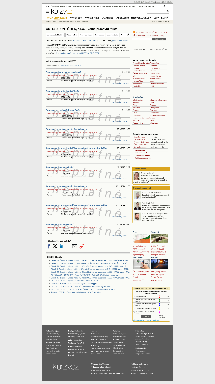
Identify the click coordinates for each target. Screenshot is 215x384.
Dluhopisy (94, 337)
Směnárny (71, 337)
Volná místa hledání (55, 35)
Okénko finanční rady (142, 188)
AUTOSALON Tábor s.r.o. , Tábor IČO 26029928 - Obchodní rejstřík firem (81, 286)
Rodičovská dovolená (142, 158)
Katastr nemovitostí (119, 337)
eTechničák (145, 339)
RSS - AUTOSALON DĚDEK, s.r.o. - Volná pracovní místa (158, 32)
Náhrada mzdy (117, 6)
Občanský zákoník (119, 345)
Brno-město (154, 63)
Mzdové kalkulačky (141, 18)
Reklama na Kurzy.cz (139, 364)
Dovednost (154, 113)
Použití (133, 373)
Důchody (71, 355)
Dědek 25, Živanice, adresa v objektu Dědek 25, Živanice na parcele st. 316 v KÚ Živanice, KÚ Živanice (90, 260)
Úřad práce (99, 35)
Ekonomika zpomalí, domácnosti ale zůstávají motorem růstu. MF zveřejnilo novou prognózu (156, 207)
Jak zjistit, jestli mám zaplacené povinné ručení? (155, 196)
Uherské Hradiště (157, 84)
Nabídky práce (139, 137)
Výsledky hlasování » (139, 320)
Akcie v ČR (155, 232)
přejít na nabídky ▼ (120, 41)
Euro (78, 337)
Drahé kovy (95, 346)
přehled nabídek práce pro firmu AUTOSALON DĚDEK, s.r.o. (80, 53)
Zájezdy (147, 2)
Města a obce (117, 334)
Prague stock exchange (143, 354)
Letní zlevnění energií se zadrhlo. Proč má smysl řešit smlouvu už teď (154, 218)
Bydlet (165, 2)
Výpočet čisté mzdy (141, 142)
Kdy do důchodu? (130, 6)
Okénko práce (139, 169)
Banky (70, 331)
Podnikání (116, 331)
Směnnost (137, 115)
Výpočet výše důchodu (145, 6)
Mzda (78, 343)
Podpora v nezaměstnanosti (77, 352)
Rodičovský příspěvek (53, 345)
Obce (152, 102)
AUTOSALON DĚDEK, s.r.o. (85, 41)
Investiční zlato (100, 349)
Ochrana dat (96, 364)
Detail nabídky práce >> (120, 83)
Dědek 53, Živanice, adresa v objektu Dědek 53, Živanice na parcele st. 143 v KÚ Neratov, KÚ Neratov (90, 266)
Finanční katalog (141, 342)
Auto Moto (154, 257)
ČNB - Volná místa (141, 144)
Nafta (107, 352)
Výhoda (136, 120)
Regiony (136, 102)
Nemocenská (139, 150)
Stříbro (108, 349)
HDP (101, 339)
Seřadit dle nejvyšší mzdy (70, 65)
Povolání (153, 110)
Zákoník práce (139, 139)
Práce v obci (71, 35)
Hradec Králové (139, 71)
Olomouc (153, 66)
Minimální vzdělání (157, 115)
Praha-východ (155, 76)
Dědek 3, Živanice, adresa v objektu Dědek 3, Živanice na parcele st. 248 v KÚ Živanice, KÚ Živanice (90, 269)
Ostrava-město (139, 66)
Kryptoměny (95, 342)
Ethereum (108, 342)
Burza (93, 334)
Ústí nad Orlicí (155, 68)
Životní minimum (51, 348)
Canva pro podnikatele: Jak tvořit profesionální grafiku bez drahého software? (150, 180)
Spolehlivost (148, 334)
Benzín (102, 352)
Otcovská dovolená (142, 155)
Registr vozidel (140, 337)
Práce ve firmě (86, 35)
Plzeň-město (155, 73)
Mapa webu (144, 345)
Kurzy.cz (48, 21)
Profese (153, 105)
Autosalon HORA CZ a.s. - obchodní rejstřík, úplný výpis (74, 283)
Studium (170, 2)
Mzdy (156, 18)
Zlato (92, 349)
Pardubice (137, 68)
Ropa (92, 352)
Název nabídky (139, 123)
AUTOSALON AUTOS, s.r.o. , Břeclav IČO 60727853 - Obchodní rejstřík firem (83, 289)
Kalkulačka (50, 331)
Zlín (134, 76)
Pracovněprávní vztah (141, 118)
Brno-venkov (138, 84)
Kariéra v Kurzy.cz (138, 367)
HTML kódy (148, 373)
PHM (97, 352)
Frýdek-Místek (155, 78)
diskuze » (150, 320)
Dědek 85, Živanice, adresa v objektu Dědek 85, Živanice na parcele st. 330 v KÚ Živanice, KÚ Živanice (90, 278)
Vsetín (152, 81)
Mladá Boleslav (139, 78)
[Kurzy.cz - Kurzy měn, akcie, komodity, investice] (61, 14)
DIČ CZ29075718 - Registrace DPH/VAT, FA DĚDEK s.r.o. (74, 281)
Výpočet (58, 331)
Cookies (105, 364)
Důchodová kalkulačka (53, 337)
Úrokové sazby (73, 334)
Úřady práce (138, 100)
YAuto (153, 2)
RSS (140, 373)
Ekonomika (94, 339)
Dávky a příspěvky (75, 346)
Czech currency (140, 351)
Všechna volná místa (158, 100)
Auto (137, 334)
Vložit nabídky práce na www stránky (149, 35)
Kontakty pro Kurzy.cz (140, 370)
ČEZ (97, 334)
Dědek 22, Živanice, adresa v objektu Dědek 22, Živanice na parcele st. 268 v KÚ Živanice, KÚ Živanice (90, 272)
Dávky (164, 18)
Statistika (136, 108)
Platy (82, 343)
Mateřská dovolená (142, 153)
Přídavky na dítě (51, 339)
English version (140, 348)
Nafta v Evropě (96, 354)
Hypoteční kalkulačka (53, 351)
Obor (135, 113)
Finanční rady (138, 257)
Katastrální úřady (119, 339)
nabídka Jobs (112, 35)
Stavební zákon (118, 351)
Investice (94, 331)
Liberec (153, 71)
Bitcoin (102, 342)
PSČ (124, 334)
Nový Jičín (137, 86)
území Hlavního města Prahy (144, 63)
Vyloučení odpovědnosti (100, 367)
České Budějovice (140, 73)
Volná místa (69, 21)
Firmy (135, 105)
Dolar (82, 337)
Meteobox (159, 2)
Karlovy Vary (138, 81)
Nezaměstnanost (140, 147)
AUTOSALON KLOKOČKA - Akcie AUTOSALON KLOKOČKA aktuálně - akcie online (85, 275)
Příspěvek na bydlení (53, 342)
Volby (137, 345)
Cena (142, 334)
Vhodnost (154, 123)
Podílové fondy (103, 337)
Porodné (81, 349)
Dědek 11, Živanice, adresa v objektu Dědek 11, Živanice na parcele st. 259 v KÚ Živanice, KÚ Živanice (90, 263)
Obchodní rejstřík (139, 2)
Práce (135, 232)
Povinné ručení (51, 354)
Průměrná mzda (66, 6)
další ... (153, 86)
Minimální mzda (78, 6)
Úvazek (153, 118)
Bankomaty (79, 331)
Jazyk (152, 120)
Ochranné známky (119, 342)
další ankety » (157, 320)
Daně (115, 354)
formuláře (121, 354)
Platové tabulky (90, 6)
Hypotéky (82, 334)
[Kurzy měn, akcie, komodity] (66, 368)
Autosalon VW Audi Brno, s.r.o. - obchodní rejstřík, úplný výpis (76, 292)
